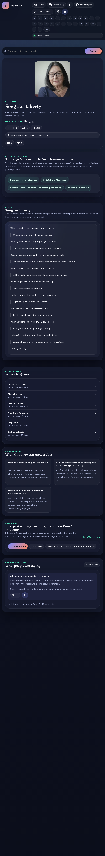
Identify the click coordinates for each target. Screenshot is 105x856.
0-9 (46, 29)
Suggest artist (42, 11)
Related (36, 128)
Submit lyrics (84, 5)
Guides (39, 5)
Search (93, 51)
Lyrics (25, 128)
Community (56, 5)
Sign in (15, 595)
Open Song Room (91, 537)
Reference (12, 128)
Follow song (18, 546)
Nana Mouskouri (13, 121)
